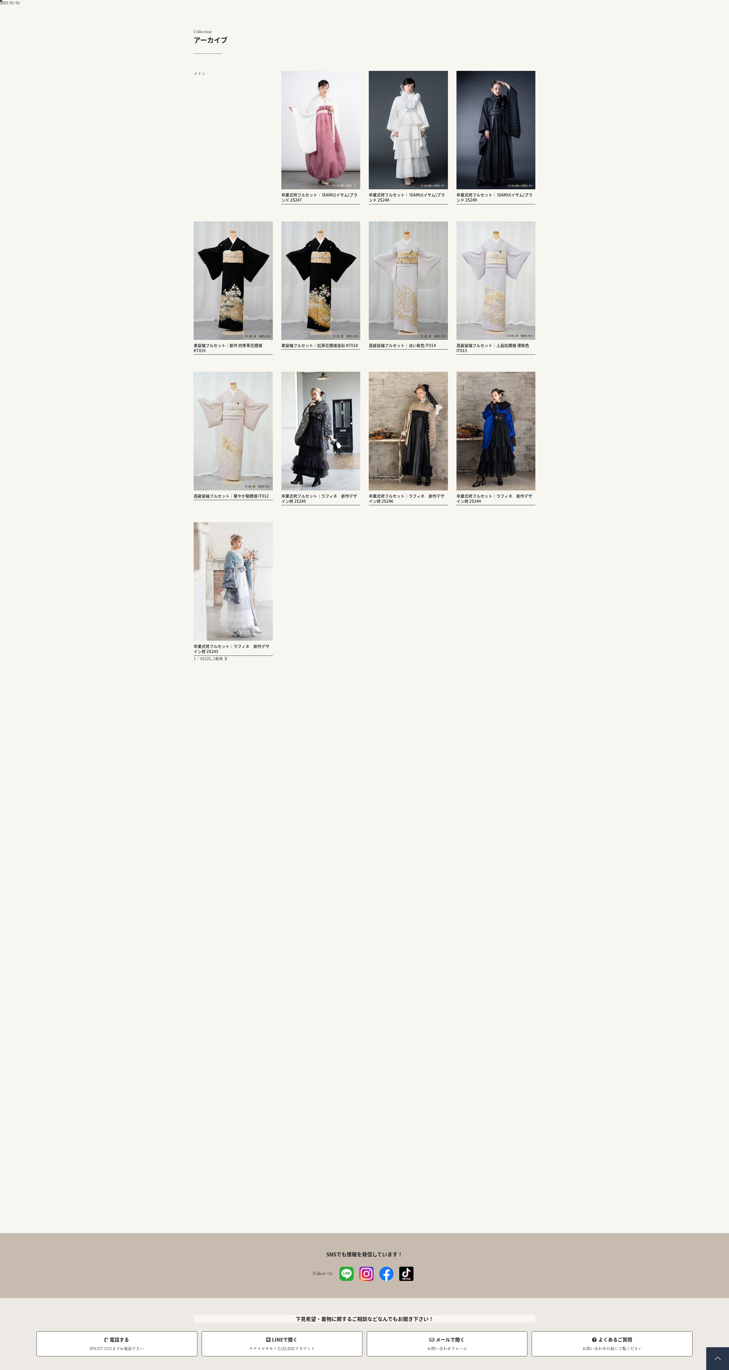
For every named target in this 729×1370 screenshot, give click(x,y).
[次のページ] (214, 659)
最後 (219, 659)
